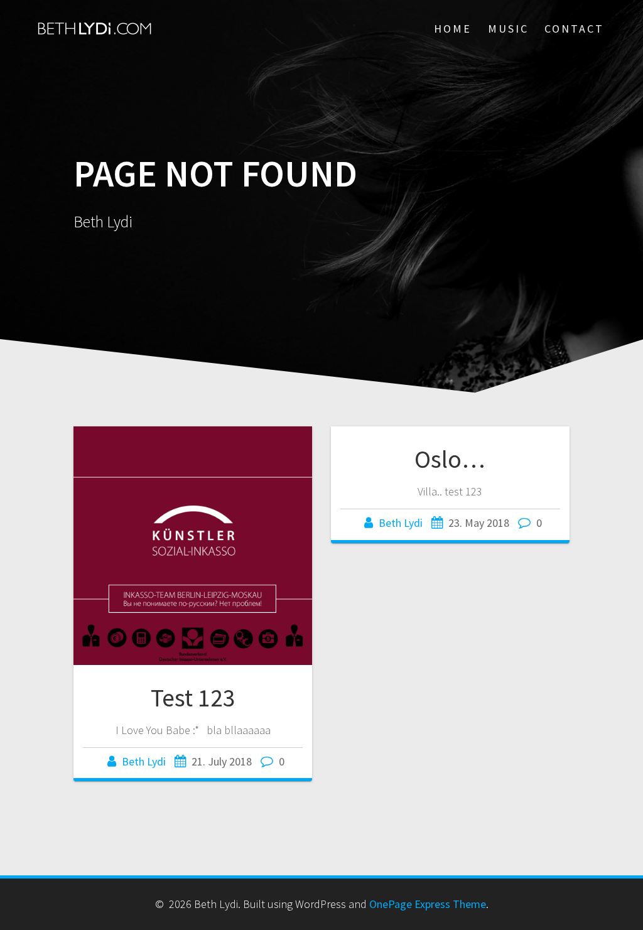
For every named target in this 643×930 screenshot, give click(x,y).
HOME (453, 28)
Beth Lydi (144, 761)
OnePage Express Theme (427, 904)
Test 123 (193, 697)
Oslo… (449, 459)
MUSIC (508, 28)
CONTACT (574, 28)
